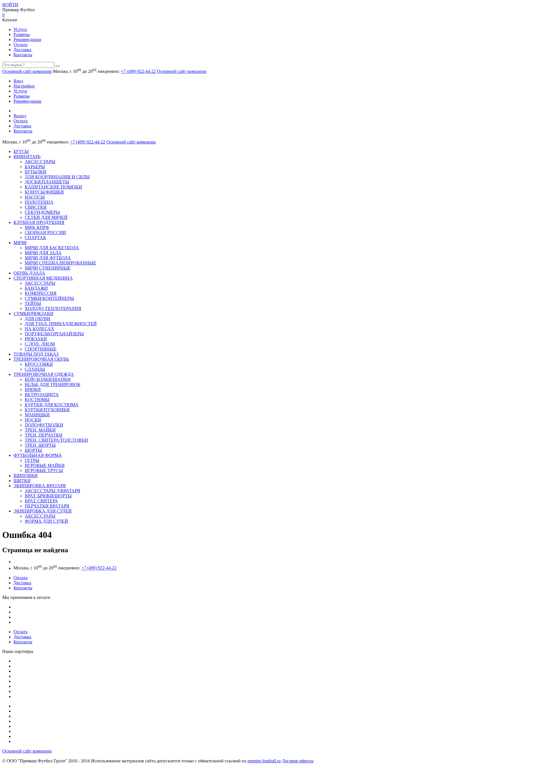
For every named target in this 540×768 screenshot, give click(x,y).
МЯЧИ (20, 242)
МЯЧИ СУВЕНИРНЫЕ (48, 268)
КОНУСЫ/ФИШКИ (44, 192)
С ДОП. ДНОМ (40, 344)
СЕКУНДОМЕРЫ (42, 212)
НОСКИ (33, 419)
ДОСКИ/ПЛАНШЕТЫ (47, 181)
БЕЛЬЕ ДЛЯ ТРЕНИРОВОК (52, 384)
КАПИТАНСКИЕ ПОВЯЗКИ (53, 187)
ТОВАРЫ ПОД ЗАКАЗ (36, 354)
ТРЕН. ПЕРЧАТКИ (43, 435)
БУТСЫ (21, 151)
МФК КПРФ (37, 227)
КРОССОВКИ (39, 364)
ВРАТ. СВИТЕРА (41, 500)
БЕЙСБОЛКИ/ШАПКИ (48, 379)
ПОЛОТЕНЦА (39, 202)
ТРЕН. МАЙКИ (40, 430)
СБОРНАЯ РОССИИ (45, 232)
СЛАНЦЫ (35, 369)
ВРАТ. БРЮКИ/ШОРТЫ (48, 495)
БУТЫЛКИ (35, 171)
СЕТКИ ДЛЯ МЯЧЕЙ (46, 217)
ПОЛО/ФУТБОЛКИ (44, 425)
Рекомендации (27, 39)
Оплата (21, 44)
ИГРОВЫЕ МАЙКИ (45, 465)
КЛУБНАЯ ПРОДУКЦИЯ (39, 222)
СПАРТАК (35, 237)
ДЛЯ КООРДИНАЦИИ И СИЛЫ (57, 176)
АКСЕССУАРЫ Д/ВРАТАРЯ (52, 490)
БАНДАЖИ (36, 288)
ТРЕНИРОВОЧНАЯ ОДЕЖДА (44, 374)
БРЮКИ (33, 389)
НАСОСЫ (35, 197)
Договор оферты (298, 760)
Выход (20, 115)
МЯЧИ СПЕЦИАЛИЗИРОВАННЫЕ (60, 263)
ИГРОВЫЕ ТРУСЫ (44, 470)
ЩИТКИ (22, 480)
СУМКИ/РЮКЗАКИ (33, 313)
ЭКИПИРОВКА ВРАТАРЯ (40, 485)
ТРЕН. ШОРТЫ (40, 445)
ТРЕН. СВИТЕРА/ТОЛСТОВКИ (56, 440)
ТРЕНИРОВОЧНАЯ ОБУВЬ (41, 359)
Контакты (23, 54)
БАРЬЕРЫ (35, 166)
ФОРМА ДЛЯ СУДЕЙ (46, 521)
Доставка (22, 49)
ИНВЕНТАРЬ (27, 156)
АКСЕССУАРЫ (40, 161)
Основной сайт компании (27, 71)
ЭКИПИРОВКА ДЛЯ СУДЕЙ (43, 511)
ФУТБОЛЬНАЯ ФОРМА (38, 455)
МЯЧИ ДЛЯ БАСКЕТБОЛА (52, 247)
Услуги (20, 29)
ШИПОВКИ (26, 475)
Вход (18, 80)
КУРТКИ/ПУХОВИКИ (47, 409)
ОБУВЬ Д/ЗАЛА (29, 273)
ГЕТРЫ (32, 460)
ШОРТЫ (33, 450)
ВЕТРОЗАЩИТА (42, 394)
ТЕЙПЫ (33, 303)
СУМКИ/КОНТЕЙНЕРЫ (49, 298)
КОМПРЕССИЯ (41, 293)
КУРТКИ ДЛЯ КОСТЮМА (51, 404)
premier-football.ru (264, 760)
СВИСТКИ (36, 207)
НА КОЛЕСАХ (39, 328)
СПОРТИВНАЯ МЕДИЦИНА (43, 278)
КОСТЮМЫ (37, 399)
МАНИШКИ (37, 414)
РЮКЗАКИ (36, 338)
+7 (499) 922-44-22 (138, 71)
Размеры (22, 34)
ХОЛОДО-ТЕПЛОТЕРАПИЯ (53, 308)
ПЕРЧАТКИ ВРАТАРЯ (47, 506)
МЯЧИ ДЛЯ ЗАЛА (43, 252)
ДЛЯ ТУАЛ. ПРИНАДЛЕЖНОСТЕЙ (61, 323)
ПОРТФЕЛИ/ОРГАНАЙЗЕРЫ (54, 333)
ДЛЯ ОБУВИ (37, 318)
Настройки (24, 86)
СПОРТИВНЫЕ (41, 349)
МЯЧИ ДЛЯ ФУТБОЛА (48, 257)
